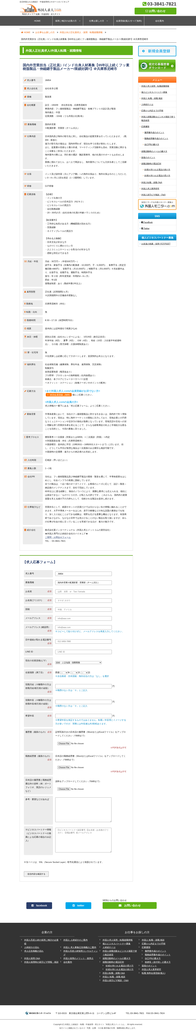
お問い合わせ (157, 11)
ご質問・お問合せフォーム (58, 537)
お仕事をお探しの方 (45, 32)
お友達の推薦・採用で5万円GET (155, 244)
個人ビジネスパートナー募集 (154, 92)
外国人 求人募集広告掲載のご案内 (79, 947)
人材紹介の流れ (31, 947)
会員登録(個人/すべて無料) (129, 21)
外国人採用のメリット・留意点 (78, 958)
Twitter (146, 228)
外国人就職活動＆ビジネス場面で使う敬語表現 (158, 119)
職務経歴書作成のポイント (156, 138)
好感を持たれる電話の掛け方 (157, 169)
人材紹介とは (147, 104)
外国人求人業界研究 (150, 188)
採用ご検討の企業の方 (66, 21)
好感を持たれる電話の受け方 (157, 175)
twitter (79, 905)
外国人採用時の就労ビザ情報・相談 (41, 962)
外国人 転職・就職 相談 (151, 98)
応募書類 (145, 126)
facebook (40, 905)
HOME (37, 21)
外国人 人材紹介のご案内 (75, 940)
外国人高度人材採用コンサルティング (80, 953)
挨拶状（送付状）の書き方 (158, 962)
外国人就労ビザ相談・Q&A (153, 195)
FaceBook (148, 222)
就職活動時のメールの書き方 (154, 151)
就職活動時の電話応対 (151, 163)
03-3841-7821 (161, 3)
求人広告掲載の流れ (33, 951)
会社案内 (159, 21)
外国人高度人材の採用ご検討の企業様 (41, 942)
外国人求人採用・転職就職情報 (155, 86)
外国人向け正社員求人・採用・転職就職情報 (81, 32)
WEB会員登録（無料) (60, 394)
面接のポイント (148, 157)
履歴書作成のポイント (154, 132)
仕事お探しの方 (96, 21)
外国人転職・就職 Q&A (151, 182)
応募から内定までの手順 (152, 110)
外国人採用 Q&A (32, 958)
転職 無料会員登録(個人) (153, 973)
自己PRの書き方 (151, 144)
